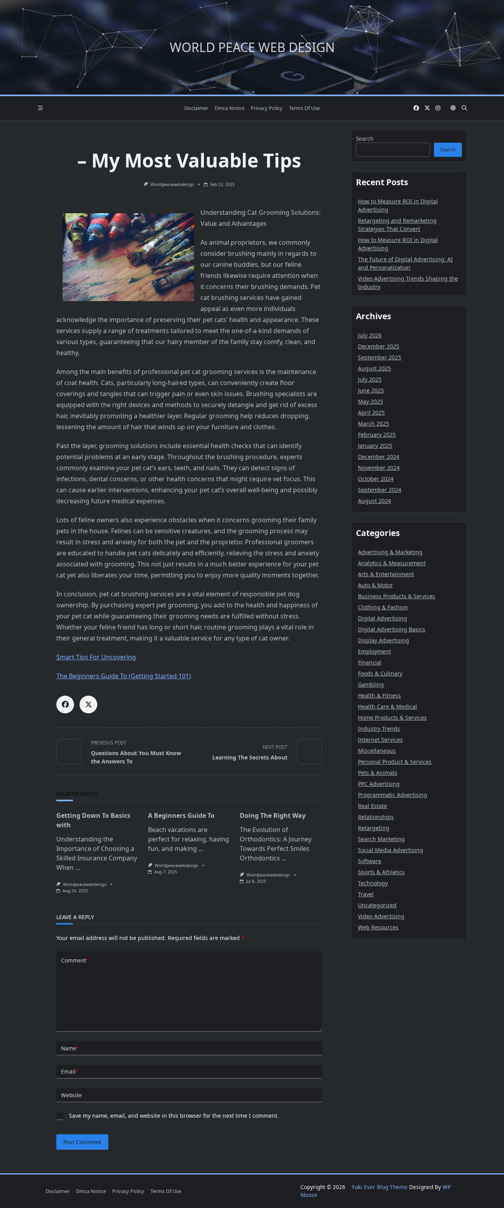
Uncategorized (377, 905)
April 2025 (371, 412)
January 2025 (375, 445)
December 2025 (378, 346)
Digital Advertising (382, 618)
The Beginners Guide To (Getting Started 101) (123, 676)
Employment (374, 651)
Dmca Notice (230, 108)
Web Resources (378, 927)
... (77, 867)
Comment (75, 960)
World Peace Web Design (252, 47)
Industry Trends (379, 728)
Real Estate (372, 806)
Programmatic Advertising (392, 795)
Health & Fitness (379, 695)
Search (364, 138)
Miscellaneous (377, 750)
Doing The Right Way (273, 815)
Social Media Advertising (390, 850)
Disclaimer (196, 108)
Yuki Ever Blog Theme (380, 1187)
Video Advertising (381, 916)
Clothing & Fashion (383, 607)
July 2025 (370, 379)
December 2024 (378, 456)
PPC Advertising (379, 783)
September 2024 (379, 489)
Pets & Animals (377, 772)
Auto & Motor (375, 585)
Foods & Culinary (380, 673)
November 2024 (379, 467)
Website (71, 1095)
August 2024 (374, 500)
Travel (366, 894)
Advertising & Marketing (390, 552)
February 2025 (377, 434)
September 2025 (379, 357)
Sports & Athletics (381, 872)
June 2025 (371, 390)
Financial (370, 662)
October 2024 (375, 478)
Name (70, 1048)
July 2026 (370, 335)
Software (369, 861)
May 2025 (370, 401)
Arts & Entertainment (386, 574)
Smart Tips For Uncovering (96, 657)
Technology (373, 883)
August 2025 (374, 368)
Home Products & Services (392, 717)
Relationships (376, 817)
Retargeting (373, 828)
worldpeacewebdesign (172, 184)
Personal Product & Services (395, 761)
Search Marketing (381, 839)
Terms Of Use (304, 108)
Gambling (371, 684)
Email (69, 1071)
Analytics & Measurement (392, 563)
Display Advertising (383, 640)
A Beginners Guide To (181, 815)
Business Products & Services (396, 596)
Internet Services (380, 739)
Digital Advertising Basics (391, 629)
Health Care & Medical (387, 706)
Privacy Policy (267, 108)
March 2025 (373, 423)
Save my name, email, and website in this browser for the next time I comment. (174, 1115)
